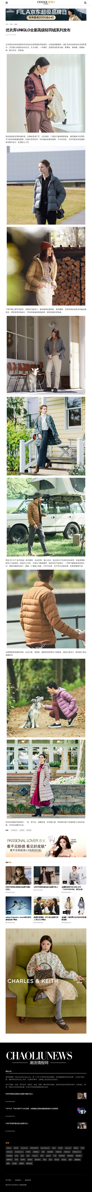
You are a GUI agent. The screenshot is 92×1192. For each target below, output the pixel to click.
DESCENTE (34, 1148)
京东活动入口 (19, 1152)
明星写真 (62, 1156)
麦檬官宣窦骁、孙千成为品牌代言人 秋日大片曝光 (46, 918)
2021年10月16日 (11, 35)
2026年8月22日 (67, 922)
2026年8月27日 (11, 1116)
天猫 (43, 1152)
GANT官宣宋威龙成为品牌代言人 (46, 887)
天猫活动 (67, 1152)
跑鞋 (8, 1163)
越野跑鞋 (77, 1159)
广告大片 (35, 1156)
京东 (82, 1148)
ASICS (16, 1148)
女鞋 (28, 1156)
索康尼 (30, 1159)
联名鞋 (64, 1159)
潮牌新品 (9, 1159)
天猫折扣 (58, 1152)
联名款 (57, 1159)
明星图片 (78, 1156)
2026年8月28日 (11, 892)
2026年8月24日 (39, 922)
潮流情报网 (23, 1185)
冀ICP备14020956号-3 (12, 1185)
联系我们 (18, 1180)
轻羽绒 (29, 830)
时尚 (11, 24)
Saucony (68, 1148)
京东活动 (9, 1152)
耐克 (44, 1159)
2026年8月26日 (39, 890)
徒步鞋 (48, 1156)
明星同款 (70, 1156)
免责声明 (28, 1180)
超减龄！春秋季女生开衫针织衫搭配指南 (74, 918)
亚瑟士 (76, 1148)
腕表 (70, 1159)
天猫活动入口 (77, 1152)
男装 (16, 1159)
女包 (16, 1156)
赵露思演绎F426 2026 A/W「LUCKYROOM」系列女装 (72, 888)
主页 (7, 24)
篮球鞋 (23, 1159)
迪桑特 (22, 1163)
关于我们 (8, 1180)
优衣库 (22, 830)
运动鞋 (14, 1163)
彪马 (42, 1156)
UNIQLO (14, 830)
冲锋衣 (28, 1152)
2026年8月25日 (11, 922)
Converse (24, 1148)
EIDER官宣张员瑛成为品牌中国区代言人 (18, 888)
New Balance (45, 1148)
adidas (9, 1148)
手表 (55, 1156)
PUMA (60, 1148)
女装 (22, 1156)
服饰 (16, 24)
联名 (50, 1159)
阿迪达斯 (29, 1163)
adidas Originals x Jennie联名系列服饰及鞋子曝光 (18, 918)
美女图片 (37, 1159)
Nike (54, 1148)
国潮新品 (36, 1152)
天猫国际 (50, 1152)
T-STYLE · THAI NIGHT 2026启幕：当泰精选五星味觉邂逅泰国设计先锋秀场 (32, 1108)
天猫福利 (9, 1156)
